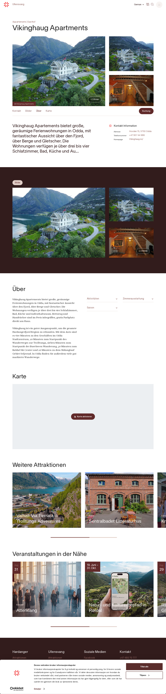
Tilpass (143, 675)
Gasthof (31, 22)
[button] (138, 4)
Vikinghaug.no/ (136, 139)
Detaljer (37, 689)
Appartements (19, 22)
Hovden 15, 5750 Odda (140, 131)
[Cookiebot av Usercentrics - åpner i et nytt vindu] (16, 689)
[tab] (17, 182)
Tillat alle (144, 666)
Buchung (146, 111)
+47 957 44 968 (137, 135)
